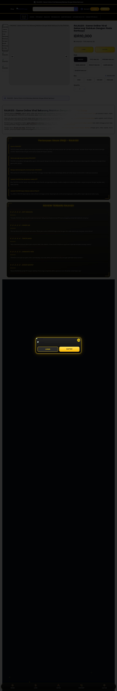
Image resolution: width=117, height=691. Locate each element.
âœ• (79, 340)
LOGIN (47, 349)
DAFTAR (69, 349)
